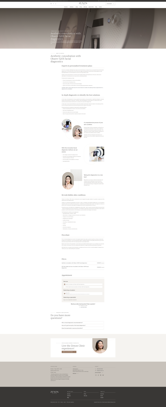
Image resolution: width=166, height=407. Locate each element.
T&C (59, 402)
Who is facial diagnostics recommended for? (72, 322)
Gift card (85, 395)
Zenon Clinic (83, 3)
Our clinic (102, 393)
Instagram (96, 375)
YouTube (103, 375)
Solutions (71, 6)
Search (53, 4)
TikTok (98, 375)
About (77, 6)
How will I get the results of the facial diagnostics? (73, 325)
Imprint (65, 402)
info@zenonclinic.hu (111, 0)
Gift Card (85, 6)
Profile (56, 4)
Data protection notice (54, 402)
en (51, 3)
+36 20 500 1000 (103, 0)
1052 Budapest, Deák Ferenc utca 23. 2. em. (60, 0)
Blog (96, 6)
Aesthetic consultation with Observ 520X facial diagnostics (75, 284)
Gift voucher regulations (70, 402)
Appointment (98, 372)
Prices (81, 6)
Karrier (102, 395)
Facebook (101, 375)
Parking (74, 373)
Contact (100, 6)
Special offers (91, 6)
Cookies (61, 402)
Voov (114, 402)
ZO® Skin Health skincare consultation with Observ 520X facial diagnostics (77, 286)
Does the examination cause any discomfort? (72, 328)
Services (65, 6)
